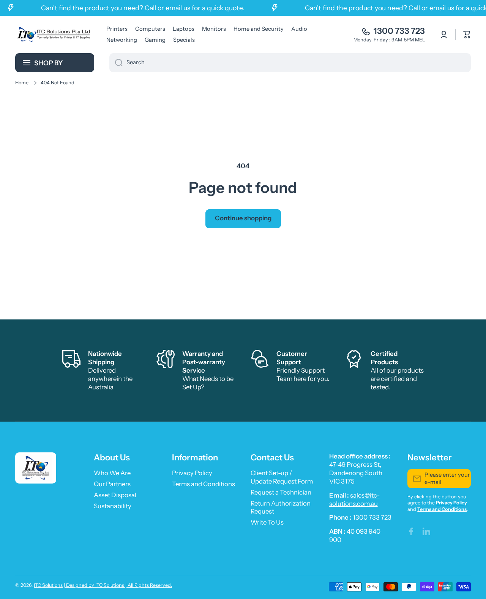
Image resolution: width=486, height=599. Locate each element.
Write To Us (267, 522)
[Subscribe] (461, 478)
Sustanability (112, 506)
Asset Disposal (115, 495)
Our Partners (112, 484)
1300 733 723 (399, 31)
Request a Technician (281, 492)
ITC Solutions (48, 585)
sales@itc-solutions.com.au (354, 499)
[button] (467, 34)
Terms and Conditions (203, 484)
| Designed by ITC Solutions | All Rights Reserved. (118, 585)
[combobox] (290, 62)
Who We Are (112, 473)
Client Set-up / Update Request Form (282, 477)
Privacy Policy (192, 473)
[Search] (116, 62)
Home (21, 82)
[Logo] (53, 34)
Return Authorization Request (281, 507)
